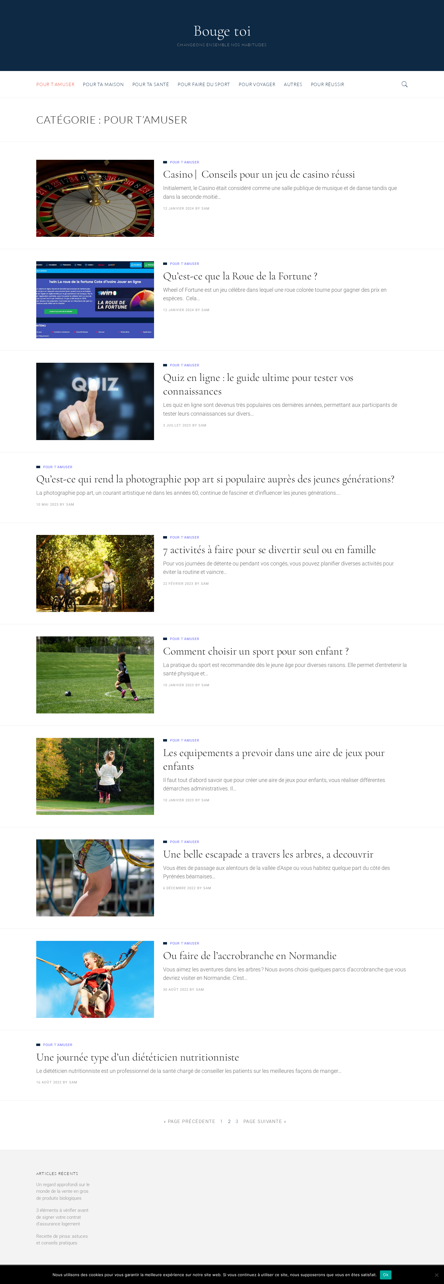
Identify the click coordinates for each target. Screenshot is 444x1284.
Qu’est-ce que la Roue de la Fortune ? (240, 275)
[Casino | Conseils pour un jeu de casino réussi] (95, 198)
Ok (385, 1274)
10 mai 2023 (47, 505)
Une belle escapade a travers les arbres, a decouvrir (268, 854)
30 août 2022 (175, 990)
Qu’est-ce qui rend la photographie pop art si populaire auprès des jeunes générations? (215, 478)
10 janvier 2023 (178, 685)
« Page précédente (190, 1121)
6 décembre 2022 (179, 888)
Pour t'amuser (184, 162)
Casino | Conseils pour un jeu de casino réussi (259, 174)
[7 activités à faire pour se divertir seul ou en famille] (95, 573)
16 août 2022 (49, 1082)
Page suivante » (265, 1121)
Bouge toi (222, 30)
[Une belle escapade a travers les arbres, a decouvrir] (95, 877)
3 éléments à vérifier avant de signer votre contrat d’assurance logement (62, 1217)
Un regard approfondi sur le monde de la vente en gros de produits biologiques (63, 1191)
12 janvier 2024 (178, 209)
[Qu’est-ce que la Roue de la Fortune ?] (95, 299)
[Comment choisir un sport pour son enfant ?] (95, 674)
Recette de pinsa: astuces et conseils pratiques (62, 1240)
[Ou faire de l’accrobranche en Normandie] (95, 979)
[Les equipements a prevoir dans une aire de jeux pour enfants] (95, 776)
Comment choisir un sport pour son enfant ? (256, 651)
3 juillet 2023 (177, 425)
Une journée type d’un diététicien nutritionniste (137, 1057)
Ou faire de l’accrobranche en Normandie (250, 955)
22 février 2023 (178, 584)
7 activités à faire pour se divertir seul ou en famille (269, 549)
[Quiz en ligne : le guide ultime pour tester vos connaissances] (95, 401)
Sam (205, 209)
